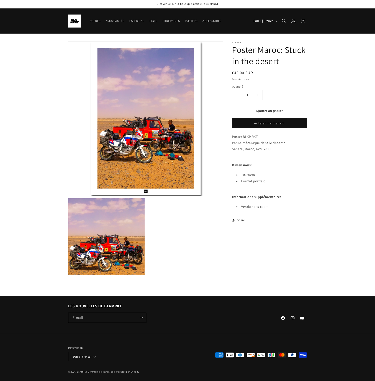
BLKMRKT (82, 371)
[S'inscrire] (141, 318)
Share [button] (241, 220)
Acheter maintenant (269, 123)
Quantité (237, 86)
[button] (284, 21)
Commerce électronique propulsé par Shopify (113, 371)
